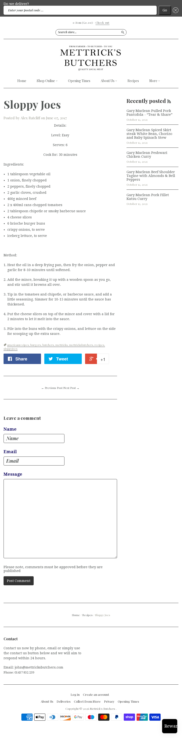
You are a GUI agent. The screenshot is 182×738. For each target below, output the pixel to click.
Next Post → (71, 388)
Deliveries (64, 701)
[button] (175, 10)
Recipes (133, 81)
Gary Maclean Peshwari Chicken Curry (147, 155)
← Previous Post (52, 388)
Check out (102, 22)
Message (13, 474)
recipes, (100, 345)
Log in (75, 694)
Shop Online (46, 81)
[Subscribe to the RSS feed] (169, 100)
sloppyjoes (11, 349)
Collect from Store (87, 701)
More (153, 81)
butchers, (48, 345)
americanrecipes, (18, 345)
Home (21, 81)
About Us (108, 81)
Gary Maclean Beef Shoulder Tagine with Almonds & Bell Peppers (151, 176)
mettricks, (62, 345)
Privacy (109, 701)
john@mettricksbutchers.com (39, 667)
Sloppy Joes (32, 104)
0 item (83, 22)
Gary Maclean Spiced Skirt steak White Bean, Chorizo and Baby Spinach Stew (149, 134)
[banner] (91, 58)
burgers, (36, 345)
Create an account (96, 694)
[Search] (122, 32)
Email (10, 452)
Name (10, 429)
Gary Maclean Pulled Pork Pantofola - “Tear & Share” (150, 113)
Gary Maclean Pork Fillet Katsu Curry (148, 197)
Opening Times (79, 81)
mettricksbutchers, (82, 345)
